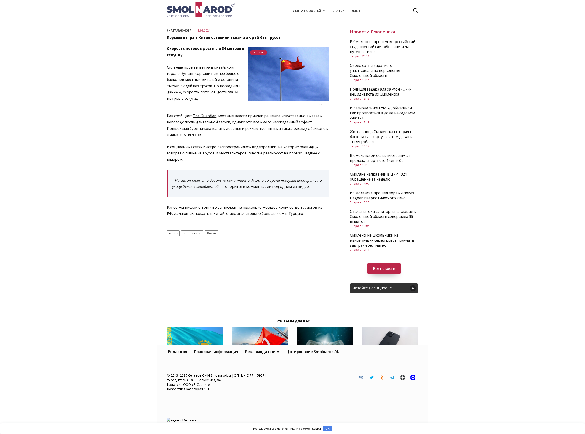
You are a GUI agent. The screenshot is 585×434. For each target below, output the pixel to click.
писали (191, 207)
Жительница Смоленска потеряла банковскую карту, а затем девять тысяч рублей (381, 136)
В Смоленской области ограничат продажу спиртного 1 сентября (380, 158)
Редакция (177, 351)
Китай (211, 233)
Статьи (338, 11)
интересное (192, 233)
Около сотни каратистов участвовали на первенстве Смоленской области (375, 70)
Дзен (355, 11)
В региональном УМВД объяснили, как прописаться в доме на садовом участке (382, 112)
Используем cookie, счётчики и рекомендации (287, 428)
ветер (173, 233)
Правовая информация (216, 351)
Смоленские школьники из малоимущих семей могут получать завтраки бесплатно (382, 240)
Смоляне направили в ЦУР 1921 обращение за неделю (378, 177)
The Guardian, (205, 115)
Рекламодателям (262, 351)
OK (327, 428)
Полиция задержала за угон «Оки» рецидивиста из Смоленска (381, 92)
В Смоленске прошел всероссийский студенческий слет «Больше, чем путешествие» (382, 46)
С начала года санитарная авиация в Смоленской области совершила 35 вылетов (383, 216)
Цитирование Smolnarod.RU (313, 351)
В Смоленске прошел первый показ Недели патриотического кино (382, 195)
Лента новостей (307, 11)
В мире (258, 52)
